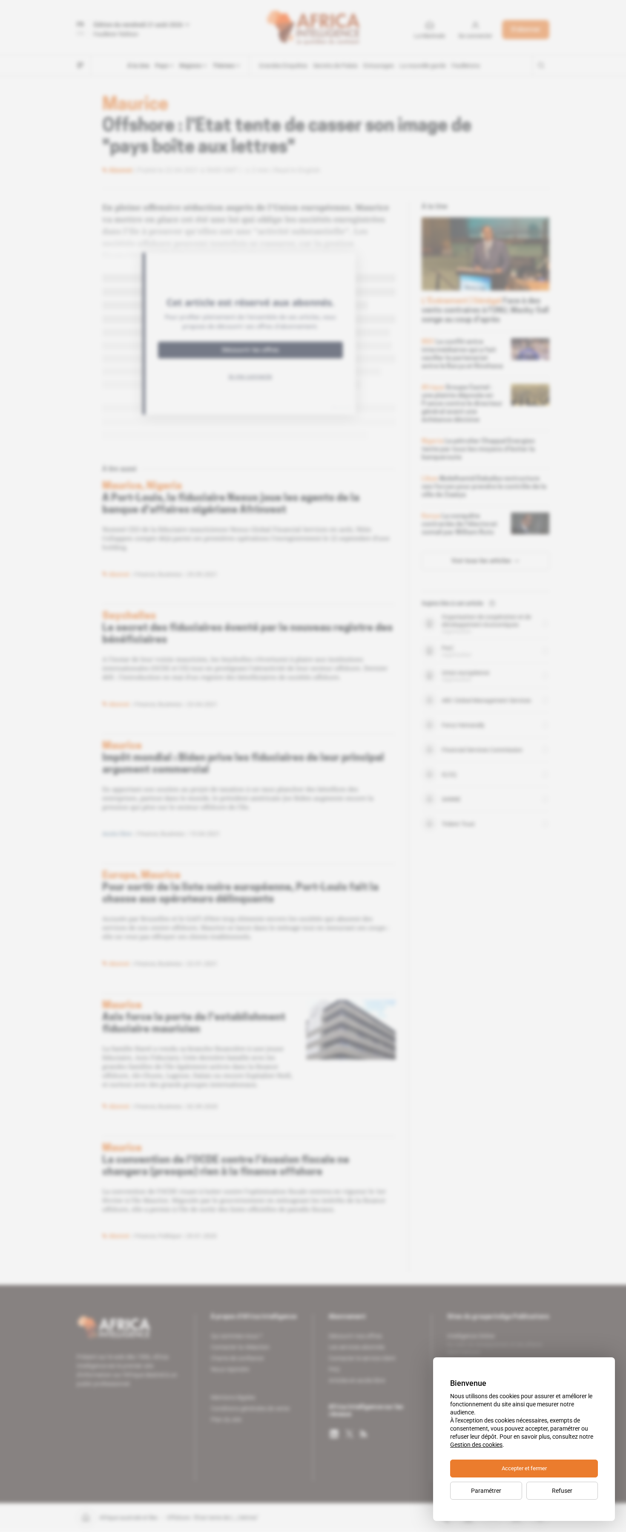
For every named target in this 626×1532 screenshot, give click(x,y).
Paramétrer (486, 1490)
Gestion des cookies (476, 1444)
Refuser (562, 1490)
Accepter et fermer (524, 1468)
